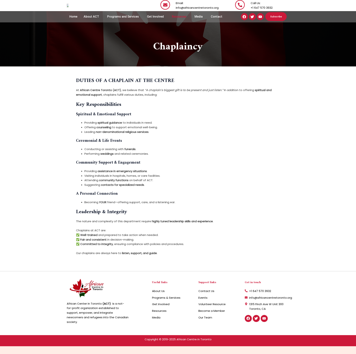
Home (73, 16)
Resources (179, 16)
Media (199, 16)
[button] (92, 16)
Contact (216, 16)
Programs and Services (123, 16)
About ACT (91, 16)
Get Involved (155, 16)
